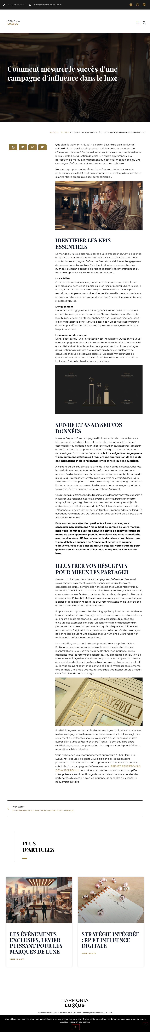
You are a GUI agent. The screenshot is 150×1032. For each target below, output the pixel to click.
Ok (75, 1027)
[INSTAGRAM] (137, 5)
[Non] (145, 1023)
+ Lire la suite (17, 959)
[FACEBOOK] (131, 5)
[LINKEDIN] (144, 5)
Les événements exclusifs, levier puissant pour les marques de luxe (36, 942)
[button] (138, 22)
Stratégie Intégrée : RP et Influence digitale (110, 939)
